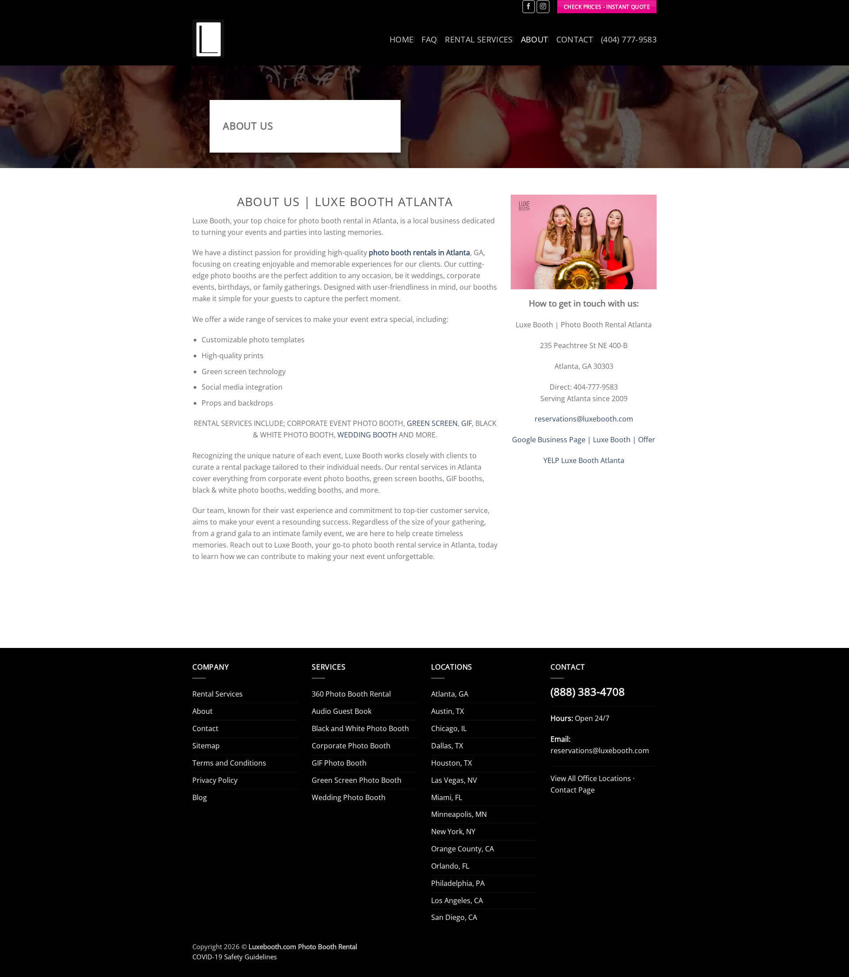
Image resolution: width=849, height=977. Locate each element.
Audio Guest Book (341, 711)
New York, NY (453, 831)
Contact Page (573, 790)
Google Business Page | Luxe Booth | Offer (583, 439)
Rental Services (478, 39)
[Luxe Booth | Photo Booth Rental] (208, 39)
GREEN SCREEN (432, 423)
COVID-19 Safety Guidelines (234, 956)
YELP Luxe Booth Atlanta (583, 460)
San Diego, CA (454, 917)
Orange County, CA (462, 849)
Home (401, 39)
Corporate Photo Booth (351, 746)
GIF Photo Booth (339, 763)
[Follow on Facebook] (528, 6)
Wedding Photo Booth (349, 797)
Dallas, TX (447, 746)
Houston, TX (451, 763)
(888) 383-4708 (588, 691)
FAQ (429, 39)
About (534, 39)
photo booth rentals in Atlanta (419, 252)
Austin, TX (447, 711)
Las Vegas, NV (454, 780)
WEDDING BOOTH (367, 435)
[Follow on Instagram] (542, 6)
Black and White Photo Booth (360, 728)
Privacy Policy (214, 780)
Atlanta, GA (449, 694)
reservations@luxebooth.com (584, 419)
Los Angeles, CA (457, 900)
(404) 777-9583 (629, 39)
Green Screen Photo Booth (357, 780)
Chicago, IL (449, 728)
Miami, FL (446, 797)
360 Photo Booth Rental (351, 694)
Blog (199, 797)
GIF (466, 423)
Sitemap (206, 746)
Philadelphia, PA (458, 883)
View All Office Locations (591, 778)
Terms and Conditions (229, 763)
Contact (574, 39)
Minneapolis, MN (459, 814)
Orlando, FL (450, 866)
